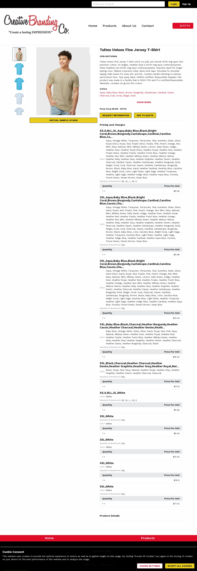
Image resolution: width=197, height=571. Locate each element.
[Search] (162, 4)
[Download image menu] (93, 51)
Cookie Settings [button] (150, 566)
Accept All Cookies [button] (180, 566)
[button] (142, 125)
